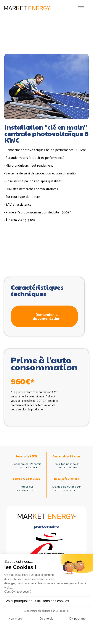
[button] (44, 316)
